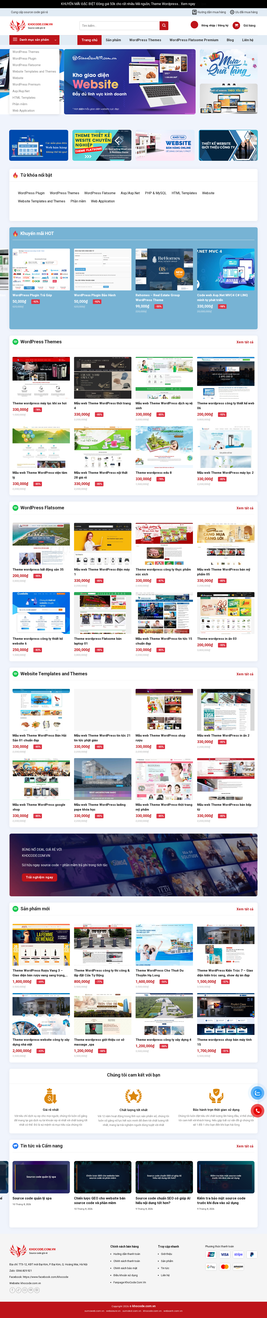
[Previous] (68, 118)
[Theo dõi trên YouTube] (31, 1290)
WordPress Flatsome (27, 65)
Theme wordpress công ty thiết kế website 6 (38, 641)
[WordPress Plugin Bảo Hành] (102, 269)
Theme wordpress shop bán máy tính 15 (224, 1042)
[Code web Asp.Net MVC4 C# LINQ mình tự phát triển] (225, 269)
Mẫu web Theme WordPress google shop (39, 807)
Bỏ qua (201, 4)
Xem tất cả (245, 342)
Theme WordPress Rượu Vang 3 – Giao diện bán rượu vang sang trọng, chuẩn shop (39, 973)
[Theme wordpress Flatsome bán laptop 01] (102, 621)
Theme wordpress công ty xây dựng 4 (163, 1040)
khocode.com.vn (31, 1283)
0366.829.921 (24, 1270)
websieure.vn (113, 1310)
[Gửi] (164, 25)
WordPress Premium (26, 84)
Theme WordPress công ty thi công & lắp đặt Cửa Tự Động (102, 973)
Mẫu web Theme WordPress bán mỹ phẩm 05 (223, 572)
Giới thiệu (166, 1253)
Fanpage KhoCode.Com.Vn (129, 1282)
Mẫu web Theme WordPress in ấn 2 (223, 735)
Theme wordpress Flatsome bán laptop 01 (98, 641)
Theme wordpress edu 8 (154, 473)
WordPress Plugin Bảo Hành (95, 295)
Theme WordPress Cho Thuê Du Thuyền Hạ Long (160, 973)
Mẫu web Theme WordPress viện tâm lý (40, 475)
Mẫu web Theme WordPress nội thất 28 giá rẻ (100, 475)
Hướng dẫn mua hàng (212, 12)
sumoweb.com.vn (94, 1310)
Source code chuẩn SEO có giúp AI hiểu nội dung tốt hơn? (163, 1200)
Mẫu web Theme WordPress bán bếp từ (224, 807)
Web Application (24, 110)
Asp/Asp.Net (21, 91)
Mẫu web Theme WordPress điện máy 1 (102, 572)
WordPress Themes (26, 52)
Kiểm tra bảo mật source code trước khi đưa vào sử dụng (221, 1200)
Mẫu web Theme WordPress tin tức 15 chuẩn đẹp (164, 641)
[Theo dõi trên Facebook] (12, 1290)
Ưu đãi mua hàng (246, 12)
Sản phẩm (113, 40)
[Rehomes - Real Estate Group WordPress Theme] (164, 269)
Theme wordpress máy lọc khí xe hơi (40, 403)
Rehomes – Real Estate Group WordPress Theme (158, 297)
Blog (230, 40)
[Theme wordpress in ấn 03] (225, 621)
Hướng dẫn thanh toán (126, 1253)
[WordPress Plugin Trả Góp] (41, 277)
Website (18, 78)
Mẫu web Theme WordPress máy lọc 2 (225, 473)
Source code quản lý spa (32, 1198)
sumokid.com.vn (131, 1310)
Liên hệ (247, 40)
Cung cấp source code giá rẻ (29, 12)
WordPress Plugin (24, 58)
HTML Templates (24, 98)
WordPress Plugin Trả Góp (32, 295)
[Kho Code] (31, 25)
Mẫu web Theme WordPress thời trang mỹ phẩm (164, 807)
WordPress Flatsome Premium (194, 40)
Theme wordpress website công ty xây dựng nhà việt (41, 1042)
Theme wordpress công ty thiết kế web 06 (225, 405)
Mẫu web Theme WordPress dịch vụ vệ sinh (164, 405)
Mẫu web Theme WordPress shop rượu (160, 738)
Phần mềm (20, 104)
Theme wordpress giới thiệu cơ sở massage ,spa (99, 1042)
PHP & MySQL (155, 193)
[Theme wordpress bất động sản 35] (41, 551)
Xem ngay (188, 4)
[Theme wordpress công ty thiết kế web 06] (225, 386)
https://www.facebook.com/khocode (45, 1276)
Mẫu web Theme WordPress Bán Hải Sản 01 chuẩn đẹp (39, 738)
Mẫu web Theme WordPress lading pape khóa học (100, 807)
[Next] (80, 118)
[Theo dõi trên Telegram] (37, 1290)
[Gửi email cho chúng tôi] (25, 1290)
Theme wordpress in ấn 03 (217, 639)
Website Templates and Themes (34, 71)
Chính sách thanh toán (126, 1261)
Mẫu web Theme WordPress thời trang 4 (102, 405)
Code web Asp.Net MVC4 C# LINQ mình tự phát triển (222, 297)
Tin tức (165, 1268)
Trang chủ (89, 40)
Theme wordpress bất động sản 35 (38, 569)
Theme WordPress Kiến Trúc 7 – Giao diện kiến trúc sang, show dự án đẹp (225, 973)
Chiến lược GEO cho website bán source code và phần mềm (99, 1200)
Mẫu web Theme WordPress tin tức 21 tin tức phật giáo (102, 738)
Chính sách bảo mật (125, 1268)
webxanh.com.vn (173, 1310)
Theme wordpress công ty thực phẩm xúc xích (163, 572)
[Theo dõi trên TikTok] (18, 1290)
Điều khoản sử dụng (125, 1275)
